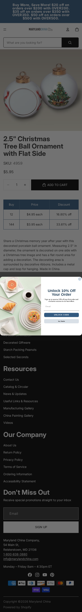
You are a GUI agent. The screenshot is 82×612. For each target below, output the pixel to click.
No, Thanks (61, 321)
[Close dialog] (79, 279)
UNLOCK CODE (61, 315)
